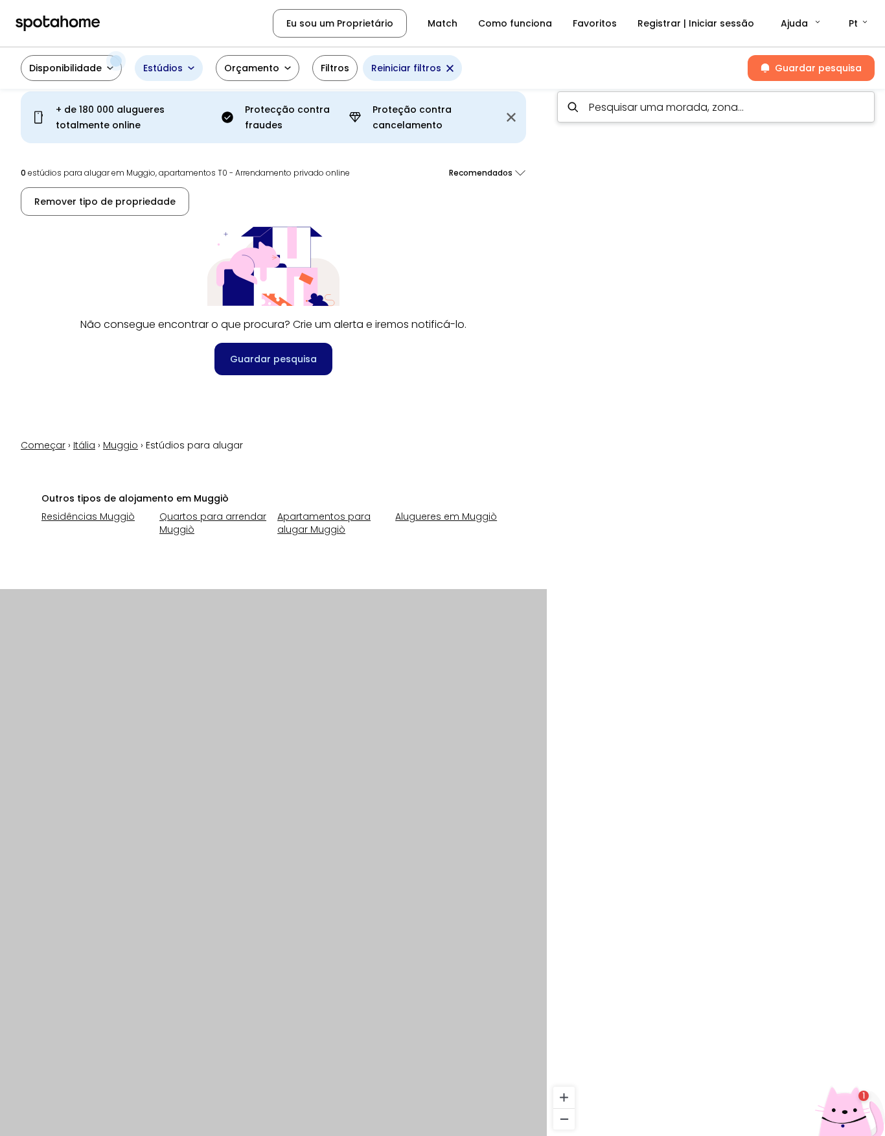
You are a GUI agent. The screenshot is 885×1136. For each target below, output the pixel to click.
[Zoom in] (564, 1097)
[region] (716, 608)
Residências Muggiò (88, 516)
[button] (801, 23)
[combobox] (716, 106)
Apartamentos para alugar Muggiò (324, 523)
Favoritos (595, 23)
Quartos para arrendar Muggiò (212, 523)
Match (442, 23)
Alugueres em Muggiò (446, 516)
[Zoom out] (564, 1119)
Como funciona (515, 23)
